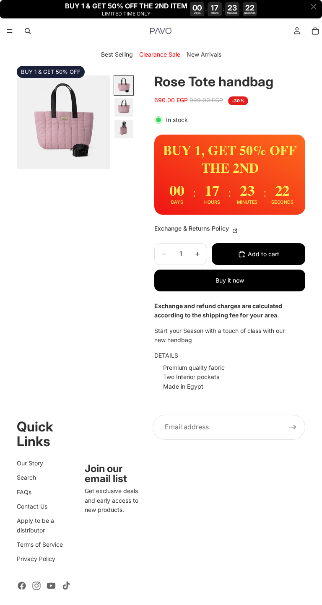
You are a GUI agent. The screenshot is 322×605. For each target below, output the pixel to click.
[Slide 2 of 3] (123, 107)
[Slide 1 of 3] (123, 85)
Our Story (30, 462)
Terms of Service (40, 544)
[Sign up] (292, 427)
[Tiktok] (66, 586)
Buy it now (230, 280)
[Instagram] (36, 586)
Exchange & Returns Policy (192, 228)
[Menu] (9, 31)
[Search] (27, 31)
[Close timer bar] (313, 6)
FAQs (24, 491)
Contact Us (32, 505)
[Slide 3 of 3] (123, 129)
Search (26, 477)
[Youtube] (51, 586)
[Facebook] (22, 586)
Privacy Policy (36, 558)
